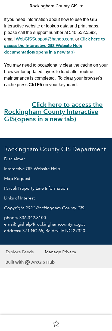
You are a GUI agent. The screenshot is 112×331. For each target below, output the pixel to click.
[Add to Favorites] (56, 323)
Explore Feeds (20, 251)
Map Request (17, 178)
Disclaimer (14, 158)
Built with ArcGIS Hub (30, 262)
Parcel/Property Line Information (36, 188)
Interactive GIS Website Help (32, 168)
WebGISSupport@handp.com (44, 39)
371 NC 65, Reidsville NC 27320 (53, 230)
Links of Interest (19, 198)
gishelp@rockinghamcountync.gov (51, 224)
